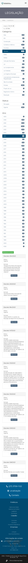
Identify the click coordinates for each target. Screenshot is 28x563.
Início (3, 20)
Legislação (14, 511)
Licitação (14, 531)
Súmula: (6, 264)
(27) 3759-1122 (15, 486)
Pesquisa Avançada (8, 252)
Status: (5, 259)
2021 (6, 28)
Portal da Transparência (14, 524)
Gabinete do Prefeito (14, 509)
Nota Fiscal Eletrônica (14, 534)
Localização (14, 491)
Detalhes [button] (14, 275)
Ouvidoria (14, 522)
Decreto (8, 26)
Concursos (14, 520)
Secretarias (14, 513)
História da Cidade (14, 507)
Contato (15, 495)
